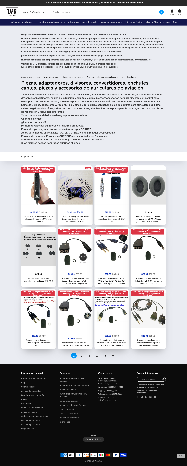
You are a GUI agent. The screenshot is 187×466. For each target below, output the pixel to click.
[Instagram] (150, 397)
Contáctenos (27, 403)
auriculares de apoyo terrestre (35, 416)
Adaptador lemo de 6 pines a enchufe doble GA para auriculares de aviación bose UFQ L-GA (111, 319)
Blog (174, 22)
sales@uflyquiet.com (107, 400)
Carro (179, 12)
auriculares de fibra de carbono (74, 385)
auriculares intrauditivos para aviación (73, 395)
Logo (12, 12)
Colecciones (34, 77)
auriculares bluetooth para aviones (72, 379)
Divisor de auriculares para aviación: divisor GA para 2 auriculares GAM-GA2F (148, 319)
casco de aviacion (90, 22)
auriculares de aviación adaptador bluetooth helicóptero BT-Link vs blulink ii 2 (38, 195)
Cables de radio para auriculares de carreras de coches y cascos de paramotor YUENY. (75, 195)
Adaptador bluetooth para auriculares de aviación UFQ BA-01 (111, 195)
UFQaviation (97, 461)
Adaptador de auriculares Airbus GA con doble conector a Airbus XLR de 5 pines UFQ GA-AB (75, 257)
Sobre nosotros (28, 387)
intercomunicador (133, 22)
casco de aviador (68, 409)
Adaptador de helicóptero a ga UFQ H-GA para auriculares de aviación (38, 319)
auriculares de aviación (21, 22)
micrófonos (73, 22)
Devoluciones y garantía (32, 395)
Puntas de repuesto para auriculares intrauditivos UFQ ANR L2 (38, 257)
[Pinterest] (146, 397)
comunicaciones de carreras (50, 22)
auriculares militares (69, 401)
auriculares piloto (29, 412)
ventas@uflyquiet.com (34, 12)
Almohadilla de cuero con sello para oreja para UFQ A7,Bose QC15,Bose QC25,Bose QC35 (148, 195)
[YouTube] (154, 397)
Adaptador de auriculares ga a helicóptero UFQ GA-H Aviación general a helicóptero (148, 257)
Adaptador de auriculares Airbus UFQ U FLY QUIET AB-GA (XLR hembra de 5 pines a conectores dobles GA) (111, 257)
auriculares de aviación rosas (73, 405)
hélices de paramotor (69, 418)
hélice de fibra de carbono (157, 22)
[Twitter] (142, 397)
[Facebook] (138, 397)
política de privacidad (31, 391)
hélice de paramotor (30, 420)
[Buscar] (161, 12)
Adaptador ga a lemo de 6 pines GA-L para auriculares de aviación (75, 319)
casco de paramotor (110, 22)
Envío (24, 399)
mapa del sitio (27, 429)
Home (23, 77)
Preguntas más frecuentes (33, 378)
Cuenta (172, 12)
